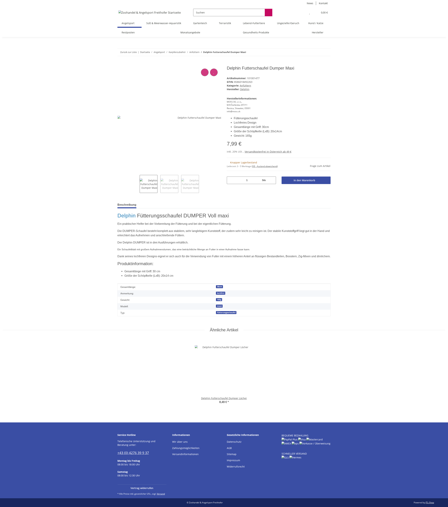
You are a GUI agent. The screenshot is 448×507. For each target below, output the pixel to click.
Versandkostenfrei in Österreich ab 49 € (268, 151)
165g (219, 299)
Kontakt (323, 3)
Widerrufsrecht (236, 466)
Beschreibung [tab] (126, 204)
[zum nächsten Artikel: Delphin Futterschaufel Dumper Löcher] (327, 52)
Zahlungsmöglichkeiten (186, 448)
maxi (219, 306)
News (310, 3)
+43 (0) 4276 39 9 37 (133, 453)
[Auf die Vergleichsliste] (205, 72)
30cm (219, 286)
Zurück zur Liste (128, 52)
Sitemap (231, 454)
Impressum (233, 460)
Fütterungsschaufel (226, 312)
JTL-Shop (430, 502)
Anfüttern (245, 85)
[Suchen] (268, 12)
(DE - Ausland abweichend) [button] (265, 166)
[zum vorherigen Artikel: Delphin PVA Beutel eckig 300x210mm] (319, 52)
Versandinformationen (185, 454)
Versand (161, 493)
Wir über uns (180, 441)
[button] (302, 12)
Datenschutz (234, 441)
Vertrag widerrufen (142, 488)
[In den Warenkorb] (120, 64)
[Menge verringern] (230, 180)
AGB (229, 448)
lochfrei (220, 293)
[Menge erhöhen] (272, 180)
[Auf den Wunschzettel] (214, 72)
